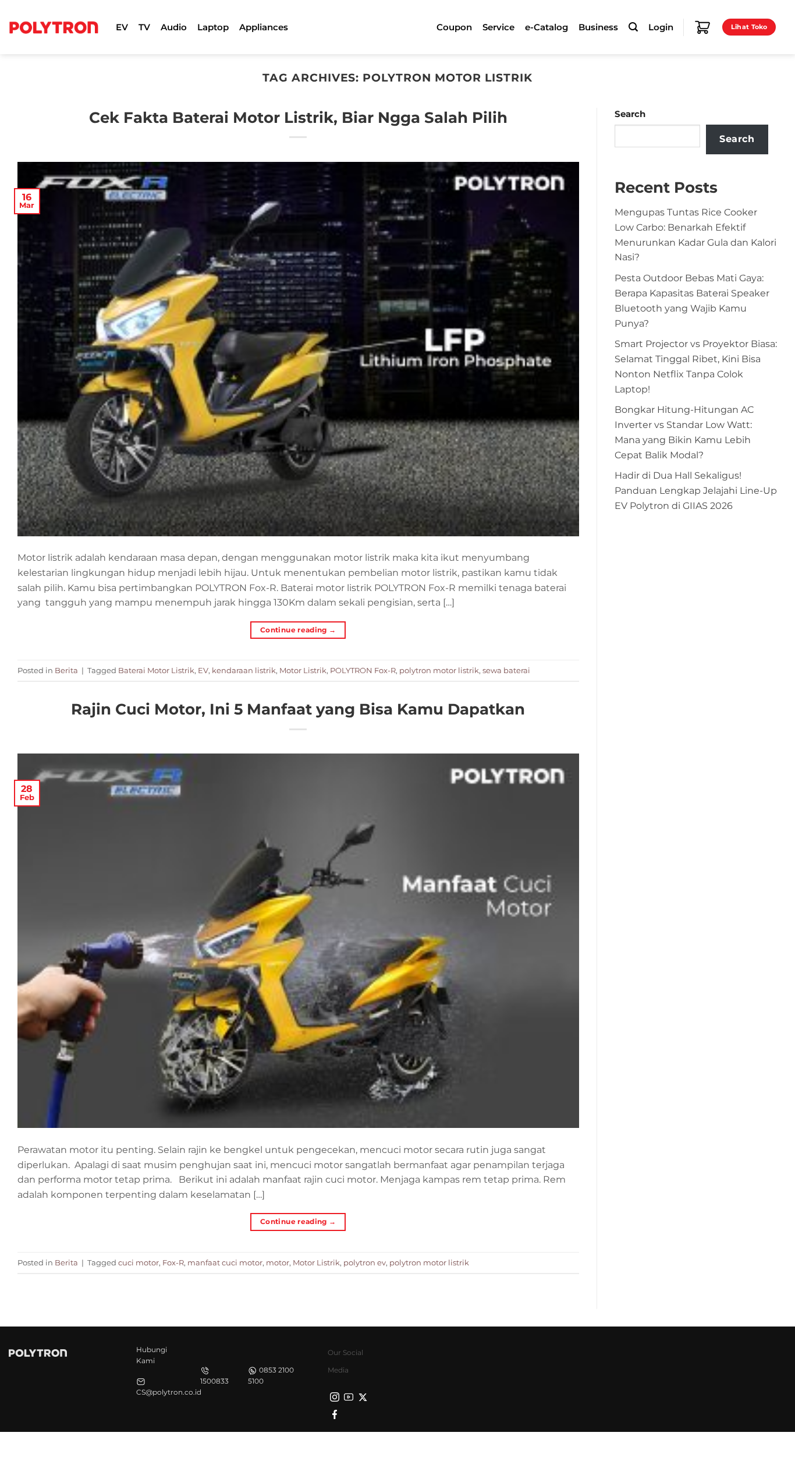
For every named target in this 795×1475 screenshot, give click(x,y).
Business (598, 27)
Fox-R (173, 1262)
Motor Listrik (302, 670)
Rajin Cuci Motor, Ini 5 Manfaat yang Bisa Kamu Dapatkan (298, 709)
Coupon (454, 27)
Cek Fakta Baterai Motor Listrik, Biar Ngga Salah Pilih (298, 117)
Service (498, 27)
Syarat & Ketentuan (677, 1452)
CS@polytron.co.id (168, 1392)
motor (277, 1262)
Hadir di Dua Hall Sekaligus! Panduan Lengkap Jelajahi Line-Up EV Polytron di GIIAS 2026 (696, 490)
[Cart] (702, 27)
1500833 (214, 1381)
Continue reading (298, 629)
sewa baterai (506, 670)
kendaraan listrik (244, 670)
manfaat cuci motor (224, 1262)
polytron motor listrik (439, 670)
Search (630, 114)
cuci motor (138, 1262)
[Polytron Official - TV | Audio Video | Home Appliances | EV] (53, 26)
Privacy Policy (603, 1452)
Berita (66, 670)
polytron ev (364, 1262)
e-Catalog (546, 27)
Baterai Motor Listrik (156, 670)
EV (203, 670)
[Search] (633, 27)
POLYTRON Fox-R (363, 670)
